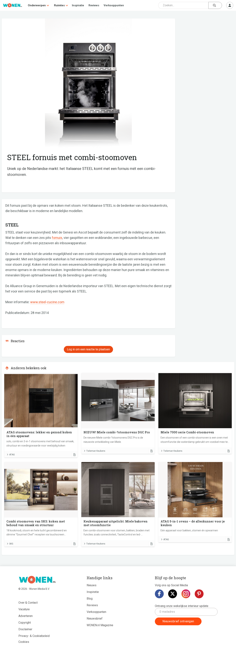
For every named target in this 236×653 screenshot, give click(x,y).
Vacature (24, 609)
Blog (90, 598)
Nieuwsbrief (95, 618)
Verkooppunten (114, 5)
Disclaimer (25, 629)
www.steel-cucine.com (47, 302)
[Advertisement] (206, 45)
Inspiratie (78, 5)
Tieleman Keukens (95, 451)
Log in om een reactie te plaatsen (88, 349)
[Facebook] (159, 593)
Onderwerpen (37, 5)
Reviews (93, 5)
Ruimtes (59, 5)
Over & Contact (28, 602)
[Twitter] (172, 593)
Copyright (24, 622)
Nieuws (91, 585)
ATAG (12, 454)
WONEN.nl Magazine (100, 625)
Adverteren (25, 616)
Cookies (23, 642)
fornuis (57, 238)
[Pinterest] (199, 593)
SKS (11, 543)
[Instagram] (185, 593)
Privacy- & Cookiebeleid (34, 636)
